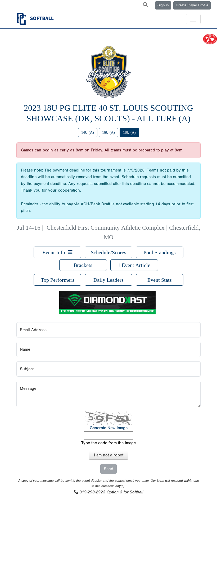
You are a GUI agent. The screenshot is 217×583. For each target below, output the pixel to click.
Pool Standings (159, 252)
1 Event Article (134, 265)
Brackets (83, 265)
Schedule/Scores (108, 252)
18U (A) (129, 133)
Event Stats (159, 280)
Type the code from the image (108, 443)
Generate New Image (109, 427)
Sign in (163, 5)
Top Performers (57, 280)
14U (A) (87, 133)
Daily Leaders (108, 280)
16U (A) (108, 133)
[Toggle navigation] (193, 19)
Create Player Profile (192, 5)
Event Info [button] (55, 252)
